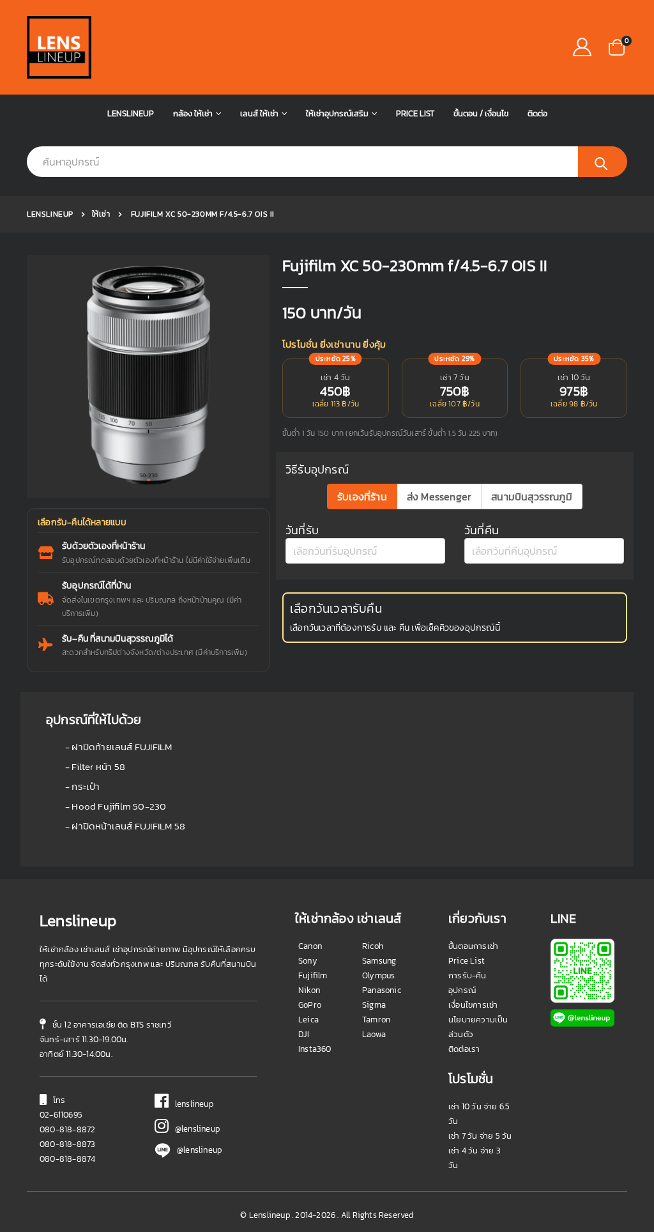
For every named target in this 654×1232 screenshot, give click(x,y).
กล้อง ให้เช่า (193, 113)
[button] (617, 46)
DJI (304, 1034)
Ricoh (372, 946)
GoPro (309, 1005)
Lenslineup (130, 113)
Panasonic (381, 990)
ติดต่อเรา (464, 1049)
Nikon (309, 990)
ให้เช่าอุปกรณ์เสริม (337, 113)
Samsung (379, 961)
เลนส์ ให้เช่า (259, 113)
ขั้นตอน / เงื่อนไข (480, 113)
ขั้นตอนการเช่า (473, 946)
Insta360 (314, 1049)
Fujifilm (313, 975)
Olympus (378, 975)
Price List (415, 113)
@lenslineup (194, 1129)
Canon (310, 946)
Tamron (376, 1019)
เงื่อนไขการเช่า (473, 1005)
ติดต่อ (537, 113)
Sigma (374, 1005)
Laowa (374, 1034)
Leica (308, 1019)
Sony (307, 961)
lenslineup (191, 1104)
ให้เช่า (101, 214)
